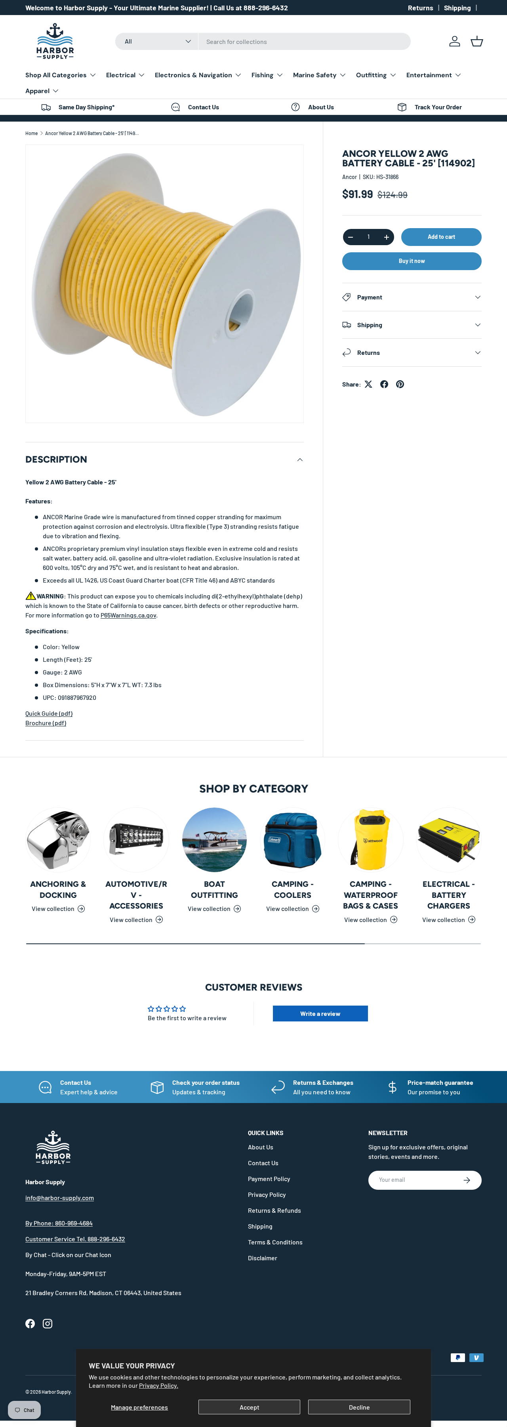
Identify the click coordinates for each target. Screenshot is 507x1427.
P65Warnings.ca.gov (128, 615)
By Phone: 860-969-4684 (59, 1223)
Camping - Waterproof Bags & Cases (370, 895)
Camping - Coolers (293, 889)
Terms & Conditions (275, 1242)
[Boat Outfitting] (214, 840)
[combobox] (263, 41)
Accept (249, 1407)
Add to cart (441, 236)
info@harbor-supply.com (59, 1197)
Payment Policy (269, 1178)
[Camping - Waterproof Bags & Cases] (370, 840)
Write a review (320, 1013)
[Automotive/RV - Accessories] (136, 840)
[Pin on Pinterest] (400, 384)
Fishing (263, 75)
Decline (359, 1407)
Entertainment (429, 75)
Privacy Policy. (158, 1385)
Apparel (37, 91)
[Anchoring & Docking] (58, 840)
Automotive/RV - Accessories (136, 895)
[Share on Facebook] (384, 384)
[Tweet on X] (368, 384)
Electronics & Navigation (193, 75)
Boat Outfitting (214, 889)
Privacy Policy (267, 1194)
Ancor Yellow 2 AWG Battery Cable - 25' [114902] (92, 133)
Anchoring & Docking (58, 889)
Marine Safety (315, 75)
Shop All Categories (56, 75)
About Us (260, 1147)
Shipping (457, 7)
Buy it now (412, 260)
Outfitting (371, 75)
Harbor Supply (56, 1392)
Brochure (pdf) (45, 722)
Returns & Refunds (274, 1210)
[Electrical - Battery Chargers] (449, 840)
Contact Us (263, 1162)
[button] (477, 41)
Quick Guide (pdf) (48, 713)
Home (31, 133)
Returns (420, 7)
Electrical (120, 75)
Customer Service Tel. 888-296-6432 (75, 1238)
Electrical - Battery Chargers (449, 895)
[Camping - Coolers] (292, 840)
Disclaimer (262, 1257)
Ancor (349, 176)
